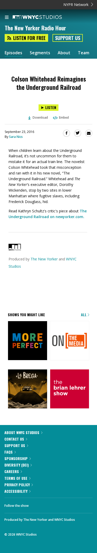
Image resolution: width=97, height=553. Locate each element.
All (84, 314)
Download (40, 117)
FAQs (8, 452)
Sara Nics (16, 136)
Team (83, 53)
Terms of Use (15, 478)
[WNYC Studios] (15, 249)
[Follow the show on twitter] (37, 504)
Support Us (67, 38)
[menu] (7, 17)
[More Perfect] (27, 341)
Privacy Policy (17, 484)
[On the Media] (69, 341)
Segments (40, 53)
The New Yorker (44, 259)
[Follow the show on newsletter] (52, 504)
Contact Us (14, 439)
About (64, 53)
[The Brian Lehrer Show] (69, 389)
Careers (11, 471)
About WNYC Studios (21, 432)
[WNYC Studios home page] (44, 17)
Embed (64, 117)
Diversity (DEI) (16, 465)
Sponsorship (16, 458)
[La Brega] (27, 389)
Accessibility (15, 491)
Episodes (13, 53)
